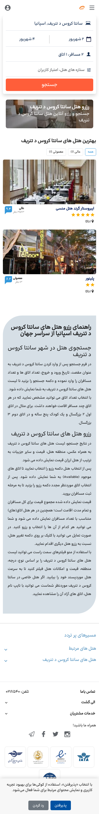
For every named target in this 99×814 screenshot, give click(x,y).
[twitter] (55, 734)
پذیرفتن (61, 805)
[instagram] (67, 734)
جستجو (49, 84)
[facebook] (43, 734)
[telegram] (32, 734)
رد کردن (38, 805)
